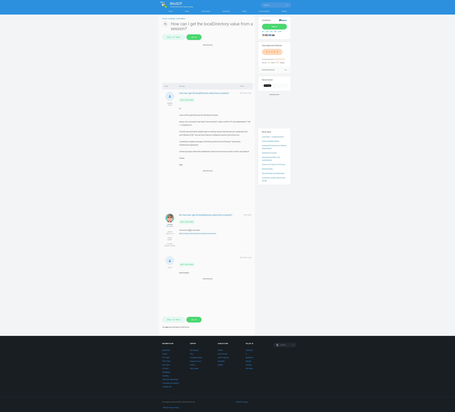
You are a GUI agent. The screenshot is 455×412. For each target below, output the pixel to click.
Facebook (249, 350)
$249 (279, 31)
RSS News (249, 368)
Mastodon (249, 357)
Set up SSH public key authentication (273, 173)
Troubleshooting (196, 357)
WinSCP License (242, 402)
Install (244, 11)
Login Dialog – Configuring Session (273, 137)
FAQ (191, 354)
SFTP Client (166, 361)
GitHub (220, 350)
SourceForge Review (268, 70)
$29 (267, 31)
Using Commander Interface (270, 141)
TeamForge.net (223, 357)
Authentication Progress (269, 153)
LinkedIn (249, 365)
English (283, 345)
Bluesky (248, 361)
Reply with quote (186, 100)
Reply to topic (173, 37)
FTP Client (166, 357)
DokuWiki (221, 361)
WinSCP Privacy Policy (171, 408)
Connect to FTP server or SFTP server (273, 164)
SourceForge (222, 354)
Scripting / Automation (176, 19)
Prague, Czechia (169, 246)
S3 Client (165, 368)
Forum (284, 11)
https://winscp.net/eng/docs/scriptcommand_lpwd (197, 233)
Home (170, 11)
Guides (164, 354)
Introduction (205, 11)
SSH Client (166, 365)
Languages (166, 372)
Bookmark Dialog (267, 169)
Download (226, 11)
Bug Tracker (194, 368)
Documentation (264, 11)
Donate (274, 27)
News (187, 11)
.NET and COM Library (170, 379)
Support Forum (195, 361)
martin (169, 225)
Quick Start (166, 350)
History (192, 365)
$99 (275, 31)
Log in (194, 37)
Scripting (165, 376)
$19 (263, 31)
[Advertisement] (207, 62)
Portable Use (166, 387)
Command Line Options (170, 383)
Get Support (194, 350)
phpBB (220, 365)
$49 (271, 31)
